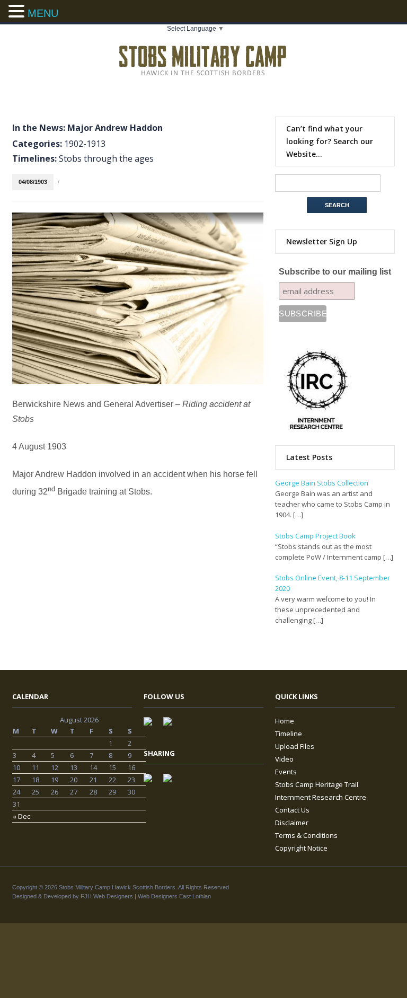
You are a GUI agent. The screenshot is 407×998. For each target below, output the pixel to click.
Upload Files (294, 746)
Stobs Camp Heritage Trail (316, 784)
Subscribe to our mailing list (335, 271)
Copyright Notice (301, 848)
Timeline (288, 733)
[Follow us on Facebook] (152, 725)
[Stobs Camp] (203, 59)
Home (284, 721)
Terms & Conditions (306, 835)
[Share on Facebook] (152, 782)
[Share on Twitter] (171, 782)
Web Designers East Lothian (174, 896)
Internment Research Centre (320, 797)
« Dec (21, 816)
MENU (43, 13)
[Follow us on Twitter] (171, 725)
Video (284, 759)
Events (286, 771)
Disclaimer (291, 822)
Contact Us (292, 810)
